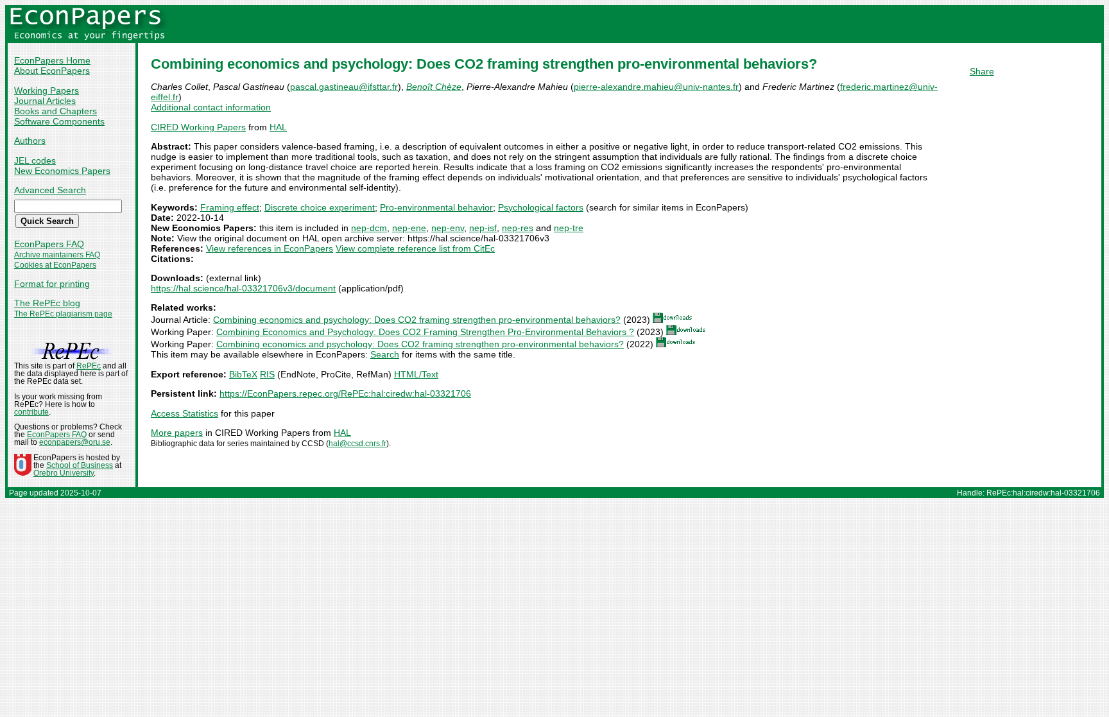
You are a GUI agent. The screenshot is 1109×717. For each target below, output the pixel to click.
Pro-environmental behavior (436, 207)
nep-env (447, 228)
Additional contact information (211, 107)
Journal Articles (45, 101)
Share (982, 71)
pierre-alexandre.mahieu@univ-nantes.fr (656, 87)
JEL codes (35, 160)
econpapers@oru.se (74, 442)
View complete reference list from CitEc (415, 248)
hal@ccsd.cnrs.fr (357, 443)
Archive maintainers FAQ (57, 255)
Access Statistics (184, 413)
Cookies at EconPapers (55, 265)
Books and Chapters (55, 111)
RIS (267, 374)
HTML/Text (416, 374)
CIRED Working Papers (198, 127)
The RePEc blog (47, 303)
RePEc (88, 366)
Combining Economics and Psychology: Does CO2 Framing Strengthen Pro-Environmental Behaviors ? (425, 332)
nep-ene (409, 228)
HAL (278, 127)
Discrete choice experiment (319, 207)
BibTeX (243, 374)
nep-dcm (369, 228)
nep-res (517, 228)
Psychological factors (540, 207)
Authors (30, 140)
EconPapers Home (52, 60)
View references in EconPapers (269, 248)
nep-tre (568, 228)
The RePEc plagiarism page (63, 314)
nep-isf (483, 228)
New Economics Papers (62, 171)
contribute (31, 412)
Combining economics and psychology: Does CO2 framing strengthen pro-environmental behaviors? (417, 320)
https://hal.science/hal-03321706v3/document (243, 288)
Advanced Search (50, 190)
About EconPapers (52, 70)
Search (384, 354)
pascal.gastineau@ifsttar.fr (344, 87)
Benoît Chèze (433, 87)
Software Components (59, 121)
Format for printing (52, 284)
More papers (177, 433)
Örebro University (63, 473)
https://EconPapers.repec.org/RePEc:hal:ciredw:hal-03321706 (345, 393)
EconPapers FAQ (49, 244)
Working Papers (46, 90)
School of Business (79, 465)
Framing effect (229, 207)
